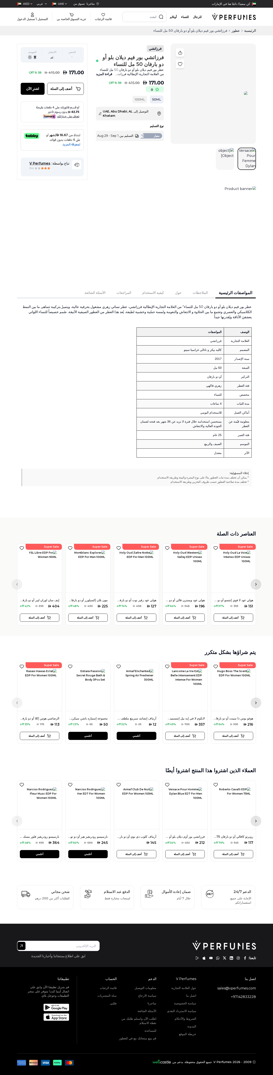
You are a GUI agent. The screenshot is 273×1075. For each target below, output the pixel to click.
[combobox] (59, 4)
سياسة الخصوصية (185, 1003)
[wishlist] (21, 547)
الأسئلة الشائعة (147, 1011)
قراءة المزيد (104, 74)
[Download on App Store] (48, 1017)
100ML (140, 99)
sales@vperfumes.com (236, 988)
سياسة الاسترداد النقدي (181, 1011)
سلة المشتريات (107, 996)
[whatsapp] (217, 958)
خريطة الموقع (187, 1034)
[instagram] (238, 958)
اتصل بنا (191, 996)
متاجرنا (152, 1003)
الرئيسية (250, 31)
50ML (156, 99)
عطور (236, 31)
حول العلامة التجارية (183, 988)
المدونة (191, 1026)
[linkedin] (231, 958)
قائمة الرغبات (108, 988)
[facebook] (245, 958)
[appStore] (204, 958)
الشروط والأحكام (185, 1019)
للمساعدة (150, 1031)
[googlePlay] (197, 958)
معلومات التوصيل (145, 988)
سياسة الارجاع (147, 996)
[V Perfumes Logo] (234, 16)
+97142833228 (243, 997)
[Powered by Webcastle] (161, 1062)
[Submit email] (21, 946)
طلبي (113, 1003)
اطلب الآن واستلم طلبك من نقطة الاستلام (138, 1021)
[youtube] (211, 958)
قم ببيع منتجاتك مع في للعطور (137, 1038)
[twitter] (224, 958)
